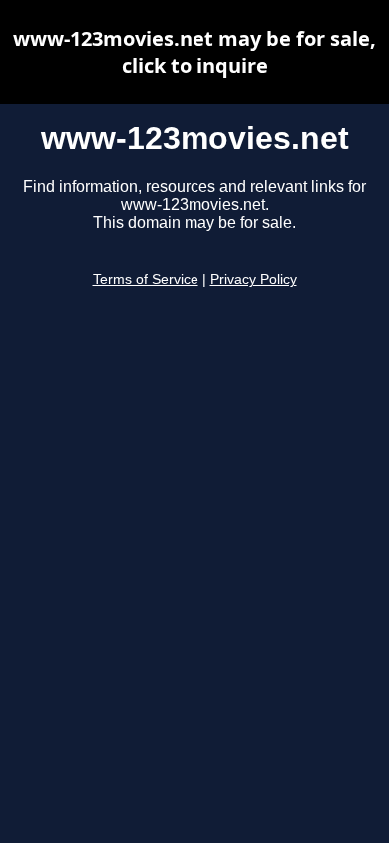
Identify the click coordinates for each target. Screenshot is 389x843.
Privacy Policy (253, 279)
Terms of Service (145, 279)
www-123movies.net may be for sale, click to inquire (194, 52)
